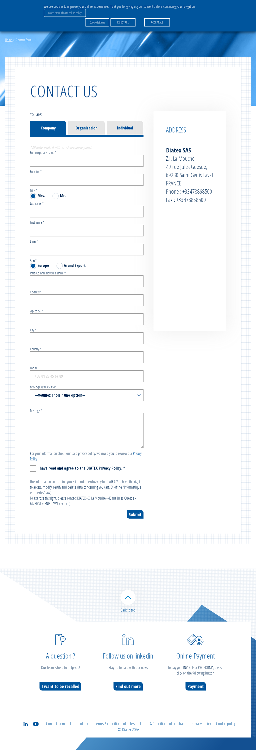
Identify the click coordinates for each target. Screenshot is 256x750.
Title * (33, 190)
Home (8, 39)
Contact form (55, 724)
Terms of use (79, 724)
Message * (36, 410)
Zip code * (36, 311)
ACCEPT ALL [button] (157, 22)
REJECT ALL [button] (123, 22)
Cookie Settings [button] (97, 22)
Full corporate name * (43, 152)
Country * (35, 349)
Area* (33, 260)
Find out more (128, 686)
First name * (37, 222)
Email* (34, 241)
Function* (36, 171)
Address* (35, 292)
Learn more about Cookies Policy (65, 12)
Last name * (37, 203)
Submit (135, 514)
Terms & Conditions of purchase (163, 724)
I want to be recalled (60, 686)
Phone (34, 368)
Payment (196, 686)
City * (33, 330)
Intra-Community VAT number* (48, 273)
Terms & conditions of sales (114, 724)
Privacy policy (201, 724)
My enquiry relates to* (43, 387)
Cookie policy (226, 724)
